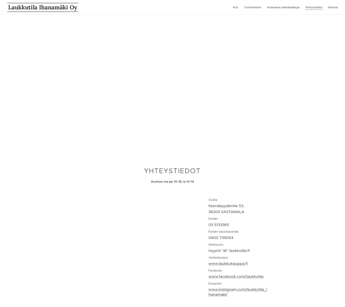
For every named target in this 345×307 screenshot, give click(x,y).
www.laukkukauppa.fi (228, 263)
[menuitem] (236, 7)
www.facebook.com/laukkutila (235, 276)
